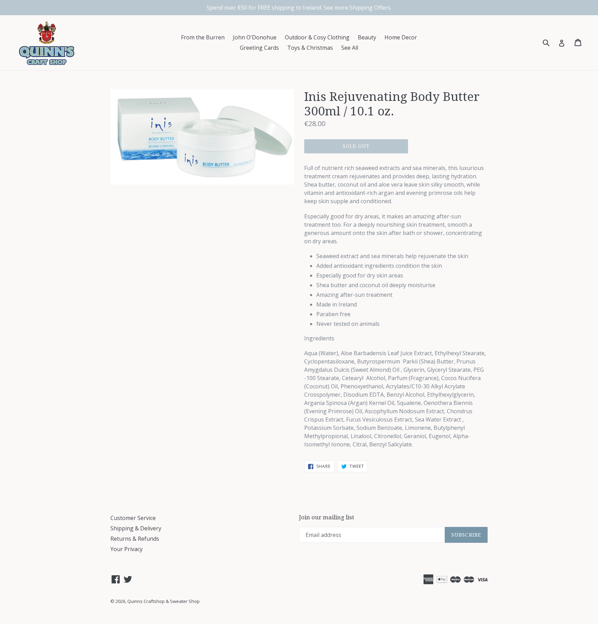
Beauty (367, 37)
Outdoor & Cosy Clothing (317, 37)
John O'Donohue (255, 37)
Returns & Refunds (134, 538)
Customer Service (133, 518)
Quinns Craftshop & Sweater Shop (163, 601)
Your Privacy (126, 549)
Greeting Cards (259, 47)
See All (349, 47)
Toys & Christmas (310, 47)
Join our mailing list (326, 517)
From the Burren (203, 37)
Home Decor (400, 37)
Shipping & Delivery (135, 528)
